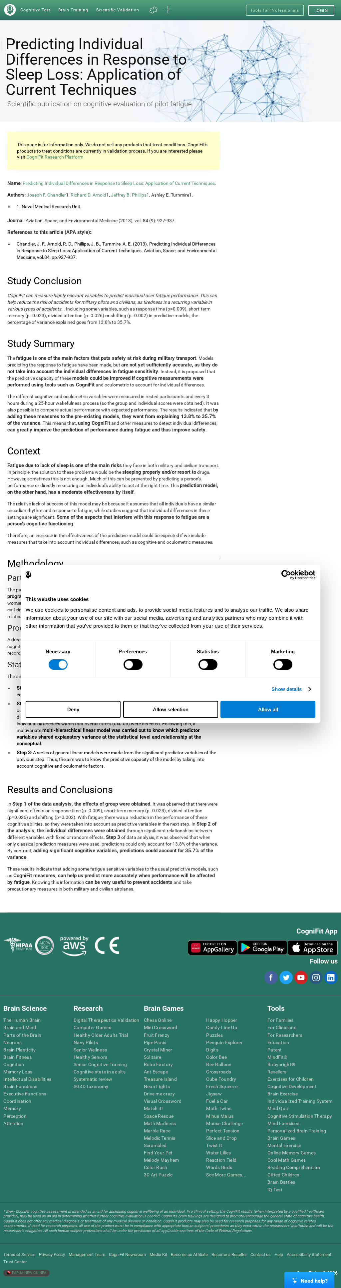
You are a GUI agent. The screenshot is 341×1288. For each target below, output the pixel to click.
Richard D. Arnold (88, 195)
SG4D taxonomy (91, 1086)
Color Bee (216, 1057)
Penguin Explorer (224, 1042)
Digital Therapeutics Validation (107, 1020)
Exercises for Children (290, 1079)
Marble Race (157, 1130)
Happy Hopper (221, 1020)
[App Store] (313, 947)
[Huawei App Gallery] (212, 947)
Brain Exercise (282, 1093)
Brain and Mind (19, 1027)
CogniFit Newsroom (127, 1254)
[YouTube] (301, 977)
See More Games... (226, 1174)
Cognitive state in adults (100, 1071)
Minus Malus (219, 1116)
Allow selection (170, 709)
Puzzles (214, 1035)
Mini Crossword (160, 1027)
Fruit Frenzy (157, 1035)
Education (278, 1042)
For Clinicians (281, 1027)
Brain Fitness (17, 1057)
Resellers (277, 1071)
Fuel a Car (217, 1101)
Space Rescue (158, 1116)
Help (278, 1254)
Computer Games (92, 1027)
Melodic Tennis (159, 1138)
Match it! (153, 1108)
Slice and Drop (221, 1138)
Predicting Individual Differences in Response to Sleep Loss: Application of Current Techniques (119, 183)
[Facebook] (271, 977)
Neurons (12, 1042)
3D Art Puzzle (158, 1174)
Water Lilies (218, 1152)
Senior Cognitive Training (100, 1064)
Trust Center (15, 1261)
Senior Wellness (90, 1049)
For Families (280, 1020)
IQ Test (274, 1189)
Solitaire (153, 1057)
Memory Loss (17, 1071)
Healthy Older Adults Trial (101, 1035)
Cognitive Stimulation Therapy (299, 1116)
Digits (212, 1049)
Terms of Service (19, 1254)
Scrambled (155, 1145)
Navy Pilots (86, 1042)
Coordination (17, 1101)
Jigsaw (214, 1093)
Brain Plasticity (19, 1049)
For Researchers (284, 1035)
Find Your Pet (158, 1152)
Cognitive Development (292, 1086)
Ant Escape (156, 1071)
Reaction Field (221, 1160)
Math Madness (160, 1123)
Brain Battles (281, 1182)
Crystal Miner (158, 1049)
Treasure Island (160, 1079)
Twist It (214, 1145)
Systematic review (93, 1079)
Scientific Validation (117, 9)
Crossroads (218, 1071)
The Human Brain (22, 1020)
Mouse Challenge (224, 1123)
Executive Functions (24, 1093)
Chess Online (157, 1020)
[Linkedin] (331, 977)
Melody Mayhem (161, 1160)
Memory (12, 1108)
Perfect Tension (222, 1130)
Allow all (268, 709)
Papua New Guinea (28, 1273)
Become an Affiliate (189, 1254)
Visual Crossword (162, 1101)
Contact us (260, 1254)
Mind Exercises (283, 1123)
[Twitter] (286, 977)
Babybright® (281, 1064)
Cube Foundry (221, 1079)
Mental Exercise (284, 1145)
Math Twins (218, 1108)
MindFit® (277, 1057)
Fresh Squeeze (221, 1086)
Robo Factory (158, 1064)
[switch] (133, 664)
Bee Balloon (218, 1064)
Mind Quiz (278, 1108)
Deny (73, 709)
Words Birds (219, 1167)
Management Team (87, 1254)
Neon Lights (157, 1086)
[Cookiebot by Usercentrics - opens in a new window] (286, 575)
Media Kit (158, 1254)
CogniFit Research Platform (54, 157)
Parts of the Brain (22, 1035)
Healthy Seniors (90, 1057)
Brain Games (281, 1138)
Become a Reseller (229, 1254)
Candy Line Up (221, 1027)
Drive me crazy (159, 1093)
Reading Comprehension (293, 1167)
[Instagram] (316, 977)
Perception (15, 1116)
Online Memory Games (291, 1152)
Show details (286, 689)
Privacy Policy (52, 1254)
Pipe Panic (155, 1042)
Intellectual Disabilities (27, 1079)
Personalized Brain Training (296, 1130)
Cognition (13, 1064)
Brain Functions (20, 1086)
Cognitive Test (35, 9)
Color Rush (156, 1167)
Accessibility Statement (309, 1254)
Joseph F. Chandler (46, 195)
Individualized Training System (299, 1101)
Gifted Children (283, 1174)
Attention (13, 1123)
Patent (274, 1049)
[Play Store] (262, 947)
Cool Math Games (286, 1160)
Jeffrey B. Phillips (129, 195)
